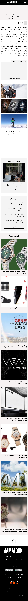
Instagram (7, 559)
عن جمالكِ (8, 588)
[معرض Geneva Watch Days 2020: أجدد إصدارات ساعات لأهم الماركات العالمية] (14, 328)
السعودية (15, 574)
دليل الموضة (10, 18)
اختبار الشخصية (11, 577)
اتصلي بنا (22, 588)
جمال (19, 574)
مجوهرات (8, 134)
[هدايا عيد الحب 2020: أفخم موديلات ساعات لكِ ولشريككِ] (14, 439)
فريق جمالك (20, 22)
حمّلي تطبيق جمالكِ (14, 566)
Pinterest (14, 559)
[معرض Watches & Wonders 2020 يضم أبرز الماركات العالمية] (14, 365)
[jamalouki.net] (14, 2)
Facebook (21, 559)
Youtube (14, 561)
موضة (15, 18)
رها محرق (4, 131)
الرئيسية (19, 18)
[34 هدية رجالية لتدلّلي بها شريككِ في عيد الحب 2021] (14, 291)
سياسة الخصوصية (20, 595)
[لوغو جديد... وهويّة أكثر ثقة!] (14, 70)
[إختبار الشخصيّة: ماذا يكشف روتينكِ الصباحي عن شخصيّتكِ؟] (14, 172)
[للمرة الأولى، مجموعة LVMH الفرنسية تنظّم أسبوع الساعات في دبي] (14, 476)
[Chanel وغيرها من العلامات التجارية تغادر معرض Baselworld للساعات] (14, 402)
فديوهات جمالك (7, 574)
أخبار (23, 577)
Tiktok (20, 561)
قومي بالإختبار (14, 189)
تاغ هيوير (11, 131)
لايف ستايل (18, 577)
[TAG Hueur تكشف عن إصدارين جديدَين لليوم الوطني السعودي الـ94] (14, 254)
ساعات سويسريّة (17, 134)
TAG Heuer (19, 131)
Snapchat (7, 561)
